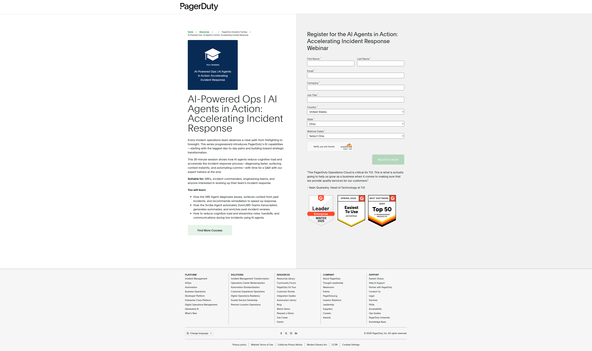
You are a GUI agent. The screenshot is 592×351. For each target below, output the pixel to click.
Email (311, 71)
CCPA (335, 344)
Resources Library (286, 278)
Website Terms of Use (262, 344)
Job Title (312, 95)
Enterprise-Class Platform (198, 300)
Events (280, 321)
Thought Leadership (333, 282)
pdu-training (212, 65)
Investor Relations (332, 300)
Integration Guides (286, 295)
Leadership (328, 304)
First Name (314, 58)
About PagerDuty (331, 278)
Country (312, 107)
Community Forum (286, 282)
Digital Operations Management (201, 304)
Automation (191, 287)
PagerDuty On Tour (286, 287)
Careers (327, 313)
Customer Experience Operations (248, 291)
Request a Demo (285, 313)
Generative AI (192, 308)
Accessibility (375, 308)
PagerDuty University (379, 317)
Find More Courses (209, 230)
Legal (371, 295)
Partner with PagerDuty (380, 287)
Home (190, 32)
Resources (204, 32)
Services (373, 300)
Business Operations (195, 291)
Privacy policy (239, 344)
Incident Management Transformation (250, 278)
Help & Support (377, 282)
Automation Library (286, 300)
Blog (279, 304)
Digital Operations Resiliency (245, 295)
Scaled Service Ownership (244, 300)
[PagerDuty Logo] (199, 7)
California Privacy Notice (290, 344)
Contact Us (374, 291)
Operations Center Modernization (248, 282)
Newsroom (328, 287)
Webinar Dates (316, 131)
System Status (376, 278)
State (310, 119)
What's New (191, 313)
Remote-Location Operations (246, 304)
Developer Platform (195, 295)
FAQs (371, 304)
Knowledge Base (377, 321)
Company (313, 83)
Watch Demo (283, 308)
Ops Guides (375, 313)
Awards (327, 317)
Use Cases (282, 317)
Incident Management (196, 278)
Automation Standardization (245, 287)
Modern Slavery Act (317, 344)
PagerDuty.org (330, 295)
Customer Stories (286, 291)
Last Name (364, 58)
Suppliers (328, 308)
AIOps (188, 282)
